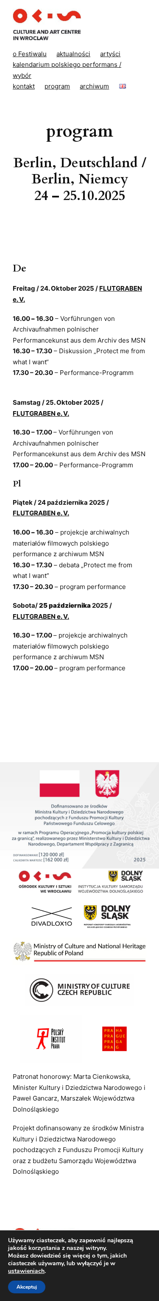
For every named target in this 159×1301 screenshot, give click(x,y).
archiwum (94, 86)
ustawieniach (26, 1271)
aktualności (73, 54)
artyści (110, 54)
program (57, 86)
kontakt (24, 86)
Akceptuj (27, 1287)
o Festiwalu (30, 54)
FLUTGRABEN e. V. (41, 413)
